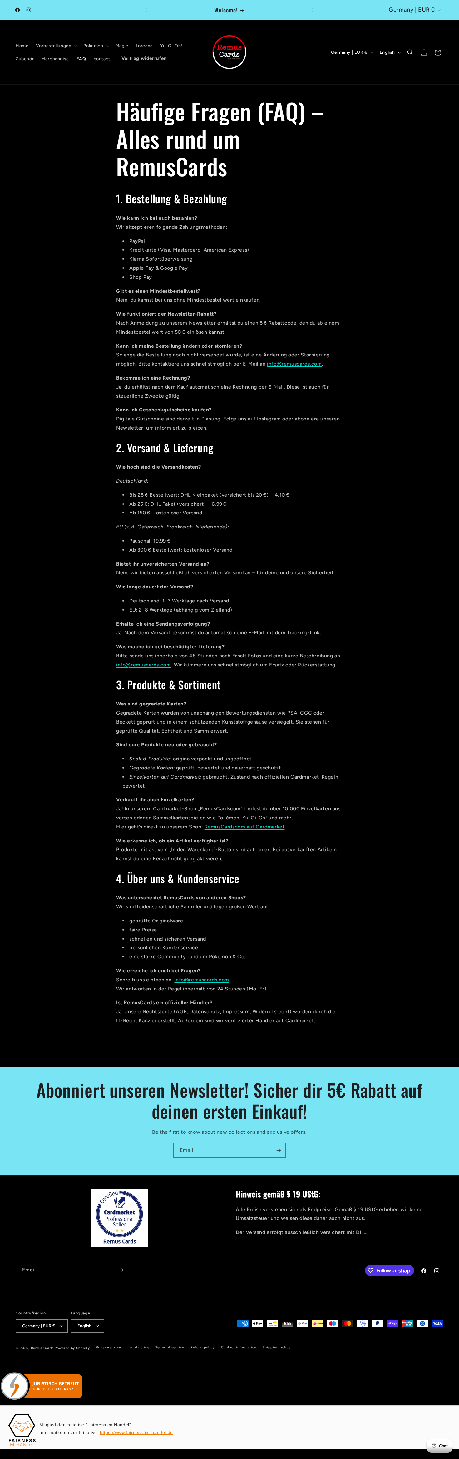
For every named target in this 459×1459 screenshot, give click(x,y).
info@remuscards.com (294, 364)
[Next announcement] (313, 10)
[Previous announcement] (146, 10)
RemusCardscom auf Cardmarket (245, 827)
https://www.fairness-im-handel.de (136, 1432)
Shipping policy (277, 1347)
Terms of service (169, 1347)
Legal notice (138, 1347)
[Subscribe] (278, 1150)
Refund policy (202, 1347)
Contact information (238, 1347)
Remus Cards (42, 1348)
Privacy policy (108, 1347)
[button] (56, 45)
